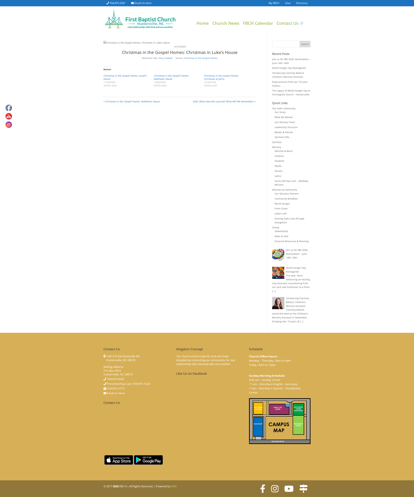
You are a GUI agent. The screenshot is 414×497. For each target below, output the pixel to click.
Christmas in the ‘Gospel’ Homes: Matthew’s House (171, 77)
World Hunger (282, 203)
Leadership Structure (286, 127)
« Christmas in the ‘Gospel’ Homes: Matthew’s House (132, 101)
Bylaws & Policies (284, 132)
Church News (225, 24)
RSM (174, 486)
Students (279, 160)
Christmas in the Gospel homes (201, 58)
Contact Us (288, 24)
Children (279, 156)
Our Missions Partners (287, 193)
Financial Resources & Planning (292, 241)
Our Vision (280, 112)
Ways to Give (281, 236)
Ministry (276, 147)
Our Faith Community (283, 108)
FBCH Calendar (258, 24)
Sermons (277, 142)
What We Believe (284, 117)
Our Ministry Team (285, 122)
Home (202, 24)
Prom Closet (281, 208)
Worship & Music (284, 151)
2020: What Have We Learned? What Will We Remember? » (224, 101)
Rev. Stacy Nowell (162, 58)
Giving (275, 227)
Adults (278, 165)
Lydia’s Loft (280, 213)
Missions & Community (284, 189)
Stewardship (281, 231)
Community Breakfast (286, 198)
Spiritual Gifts (282, 137)
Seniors (279, 170)
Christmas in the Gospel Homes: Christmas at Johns (221, 77)
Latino (278, 175)
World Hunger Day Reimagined (289, 67)
